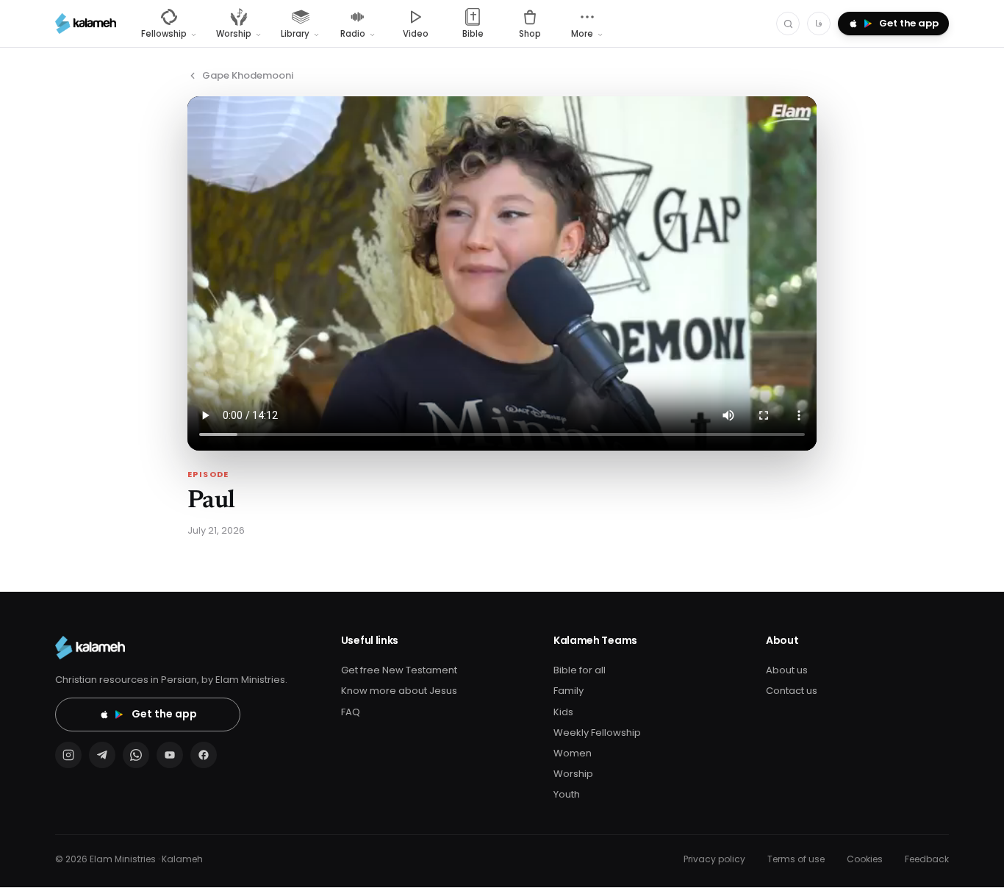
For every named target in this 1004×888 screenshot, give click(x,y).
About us (787, 670)
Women (572, 753)
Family (568, 691)
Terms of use (796, 859)
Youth (566, 794)
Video (416, 34)
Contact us (791, 691)
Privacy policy (714, 859)
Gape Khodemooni (247, 75)
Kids (563, 712)
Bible (473, 34)
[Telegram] (102, 755)
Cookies (865, 859)
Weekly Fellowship (597, 733)
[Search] (788, 23)
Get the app (164, 713)
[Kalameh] (85, 23)
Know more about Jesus (399, 691)
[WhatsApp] (136, 755)
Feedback (927, 859)
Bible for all (579, 670)
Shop (530, 34)
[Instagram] (68, 755)
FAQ (350, 712)
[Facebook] (203, 755)
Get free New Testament (399, 670)
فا (818, 23)
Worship (573, 774)
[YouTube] (170, 755)
